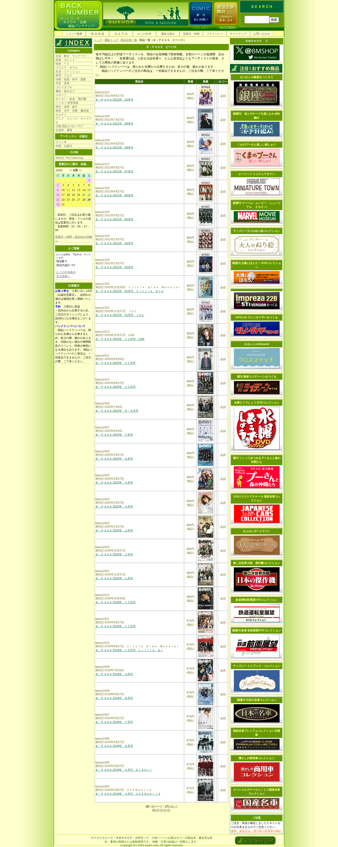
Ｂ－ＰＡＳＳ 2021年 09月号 (114, 123)
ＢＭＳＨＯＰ (124, 837)
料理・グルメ (64, 75)
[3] (161, 810)
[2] (157, 810)
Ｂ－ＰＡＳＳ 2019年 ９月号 (114, 674)
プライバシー (214, 33)
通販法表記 (168, 33)
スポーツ (61, 95)
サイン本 (61, 142)
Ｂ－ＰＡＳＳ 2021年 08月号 (114, 147)
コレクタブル (64, 87)
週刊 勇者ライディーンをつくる (256, 376)
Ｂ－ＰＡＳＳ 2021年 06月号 (114, 195)
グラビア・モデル (67, 67)
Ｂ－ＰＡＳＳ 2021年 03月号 (114, 267)
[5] (168, 810)
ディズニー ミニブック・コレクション (257, 665)
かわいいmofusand (257, 344)
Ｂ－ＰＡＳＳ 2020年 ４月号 (114, 506)
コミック (200, 27)
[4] (164, 810)
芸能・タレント (65, 59)
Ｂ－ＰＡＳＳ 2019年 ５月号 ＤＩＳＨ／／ (123, 770)
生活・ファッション (68, 71)
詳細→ (85, 164)
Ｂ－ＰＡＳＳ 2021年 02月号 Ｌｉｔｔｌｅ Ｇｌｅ (129, 291)
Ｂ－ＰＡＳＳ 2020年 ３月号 (114, 530)
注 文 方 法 (121, 33)
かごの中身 (144, 33)
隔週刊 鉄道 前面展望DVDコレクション (256, 630)
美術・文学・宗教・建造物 (72, 110)
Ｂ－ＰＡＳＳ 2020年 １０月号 (115, 387)
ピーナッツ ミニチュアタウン (256, 174)
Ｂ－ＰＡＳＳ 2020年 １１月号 (115, 363)
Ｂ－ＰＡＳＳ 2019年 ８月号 (114, 698)
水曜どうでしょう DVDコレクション (256, 402)
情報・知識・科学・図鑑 (71, 79)
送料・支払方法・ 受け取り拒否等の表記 (256, 830)
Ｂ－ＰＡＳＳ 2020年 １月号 (114, 578)
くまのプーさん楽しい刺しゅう (256, 144)
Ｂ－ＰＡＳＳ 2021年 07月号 (114, 171)
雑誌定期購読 (228, 27)
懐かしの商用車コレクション (257, 758)
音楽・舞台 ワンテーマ (71, 56)
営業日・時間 (191, 33)
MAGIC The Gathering (69, 158)
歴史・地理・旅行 (67, 106)
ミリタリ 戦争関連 (67, 102)
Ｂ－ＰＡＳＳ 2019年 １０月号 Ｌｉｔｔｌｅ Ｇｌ (129, 650)
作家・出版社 (64, 146)
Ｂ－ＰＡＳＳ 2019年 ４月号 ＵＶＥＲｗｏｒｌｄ (127, 793)
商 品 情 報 (97, 33)
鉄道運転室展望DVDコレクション (257, 599)
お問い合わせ (261, 33)
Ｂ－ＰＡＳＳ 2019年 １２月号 (115, 602)
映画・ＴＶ (62, 63)
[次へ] (173, 806)
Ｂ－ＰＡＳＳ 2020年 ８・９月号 (116, 410)
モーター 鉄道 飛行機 (71, 99)
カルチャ (61, 114)
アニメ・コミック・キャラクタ (74, 120)
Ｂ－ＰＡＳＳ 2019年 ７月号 (114, 722)
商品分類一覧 (128, 40)
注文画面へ (63, 276)
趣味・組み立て (65, 91)
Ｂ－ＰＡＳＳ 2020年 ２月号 (114, 554)
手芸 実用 (62, 83)
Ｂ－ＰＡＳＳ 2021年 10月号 (114, 99)
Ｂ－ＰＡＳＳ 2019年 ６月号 (114, 746)
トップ (98, 40)
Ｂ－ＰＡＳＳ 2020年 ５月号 (114, 482)
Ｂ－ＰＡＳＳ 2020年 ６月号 (114, 458)
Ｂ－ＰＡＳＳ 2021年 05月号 (114, 219)
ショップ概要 (74, 33)
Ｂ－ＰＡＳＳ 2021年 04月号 (114, 243)
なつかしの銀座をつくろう (256, 77)
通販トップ (111, 40)
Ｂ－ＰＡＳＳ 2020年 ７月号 (114, 434)
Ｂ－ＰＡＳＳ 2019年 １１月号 (115, 626)
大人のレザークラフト (256, 531)
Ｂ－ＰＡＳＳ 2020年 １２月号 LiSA (119, 339)
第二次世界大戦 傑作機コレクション (256, 563)
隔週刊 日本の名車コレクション (256, 700)
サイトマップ (238, 33)
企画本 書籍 (64, 130)
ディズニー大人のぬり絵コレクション (256, 230)
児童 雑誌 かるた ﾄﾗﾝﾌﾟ (70, 126)
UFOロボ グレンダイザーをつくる (256, 317)
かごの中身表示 (66, 272)
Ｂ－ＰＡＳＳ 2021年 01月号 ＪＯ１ (119, 315)
